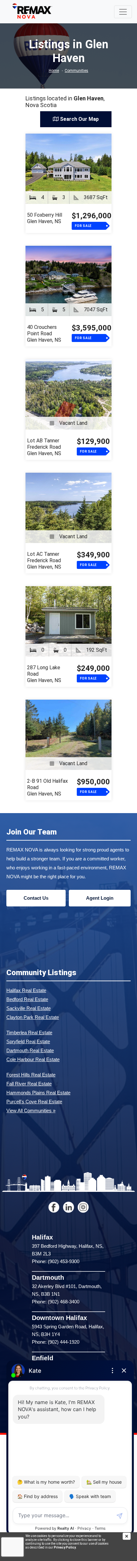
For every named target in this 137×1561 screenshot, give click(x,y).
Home (54, 71)
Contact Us (36, 898)
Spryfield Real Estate (28, 1041)
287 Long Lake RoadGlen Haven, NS (44, 673)
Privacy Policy (65, 1547)
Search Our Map (79, 119)
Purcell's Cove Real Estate (34, 1101)
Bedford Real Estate (27, 999)
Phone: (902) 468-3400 (55, 1301)
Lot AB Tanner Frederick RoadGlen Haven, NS (44, 447)
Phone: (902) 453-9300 (55, 1261)
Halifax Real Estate (26, 990)
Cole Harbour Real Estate (33, 1059)
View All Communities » (30, 1110)
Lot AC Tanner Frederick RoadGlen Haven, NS (44, 560)
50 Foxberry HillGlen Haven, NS (44, 218)
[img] (130, 1536)
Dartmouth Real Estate (30, 1050)
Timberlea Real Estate (29, 1032)
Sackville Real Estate (28, 1008)
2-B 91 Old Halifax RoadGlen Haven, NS (47, 787)
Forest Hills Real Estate (30, 1074)
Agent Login (99, 898)
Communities (76, 71)
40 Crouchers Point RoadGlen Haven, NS (44, 333)
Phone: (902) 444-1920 (55, 1342)
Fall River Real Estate (29, 1083)
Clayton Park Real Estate (32, 1017)
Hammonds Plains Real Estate (38, 1092)
